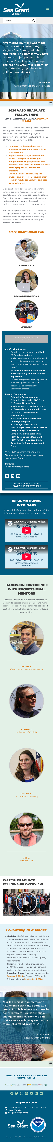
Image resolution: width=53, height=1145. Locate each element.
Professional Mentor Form (23, 403)
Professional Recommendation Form (29, 409)
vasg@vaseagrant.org (18, 1113)
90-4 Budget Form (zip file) (24, 424)
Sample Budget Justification (25, 431)
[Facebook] (11, 1093)
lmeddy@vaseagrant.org (17, 467)
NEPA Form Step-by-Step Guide (26, 440)
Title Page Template (20, 422)
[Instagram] (21, 1093)
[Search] (33, 20)
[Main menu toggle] (47, 8)
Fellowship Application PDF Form (27, 400)
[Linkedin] (36, 1093)
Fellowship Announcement (24, 397)
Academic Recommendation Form (28, 406)
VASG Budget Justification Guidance (29, 428)
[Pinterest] (26, 1093)
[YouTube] (31, 1093)
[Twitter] (16, 1093)
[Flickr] (41, 1093)
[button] (51, 103)
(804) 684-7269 (15, 1110)
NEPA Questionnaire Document (26, 437)
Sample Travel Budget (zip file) (26, 434)
